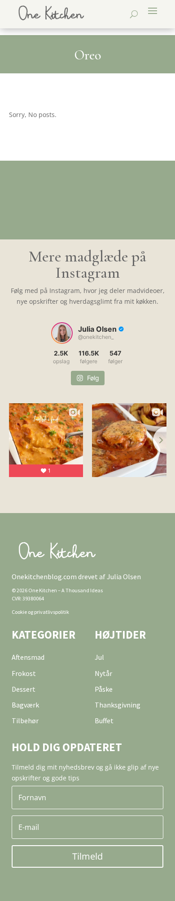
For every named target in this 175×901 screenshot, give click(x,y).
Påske (104, 689)
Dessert (23, 689)
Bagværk (25, 704)
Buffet (104, 720)
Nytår (103, 673)
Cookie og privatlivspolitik (40, 611)
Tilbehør (25, 720)
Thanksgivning (117, 704)
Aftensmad (28, 657)
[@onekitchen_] (62, 333)
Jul (99, 657)
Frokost (24, 673)
